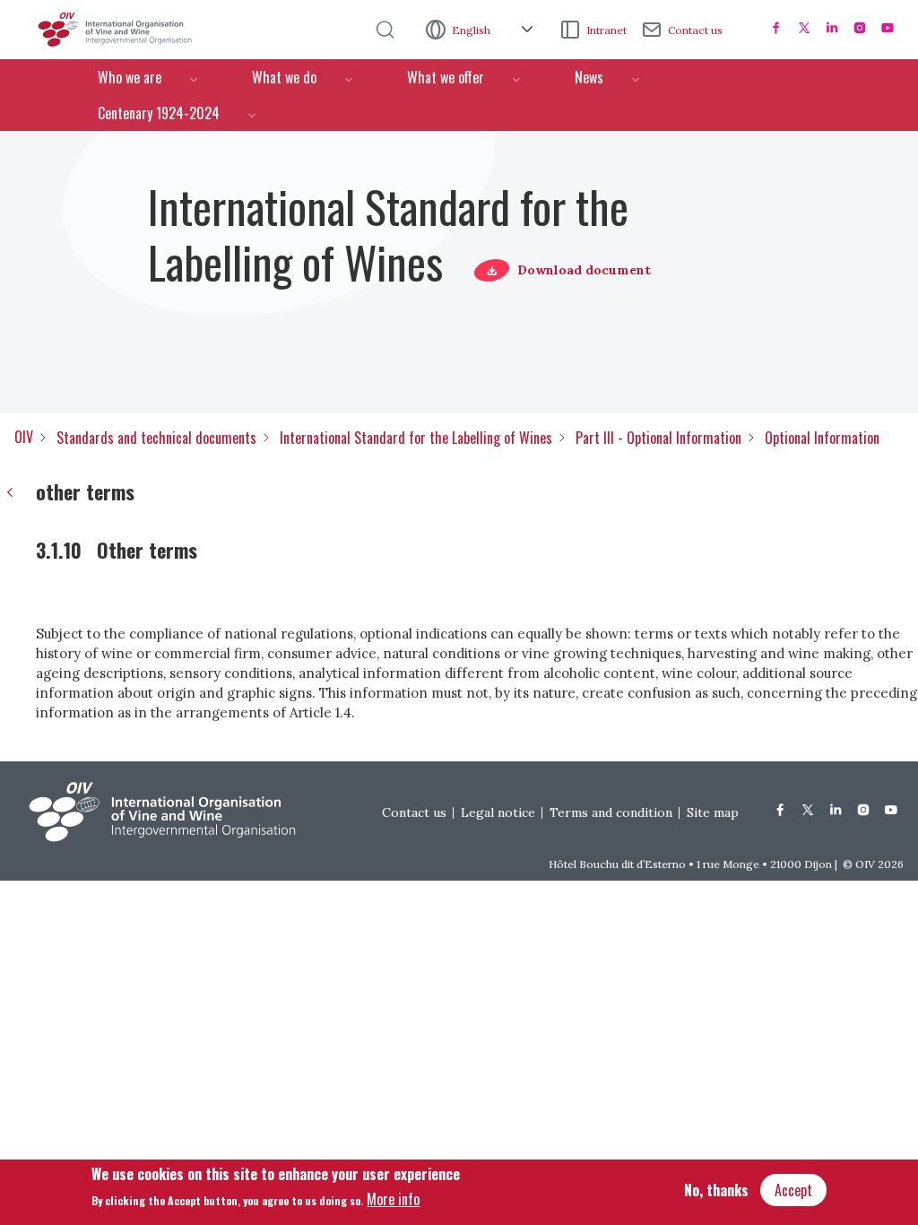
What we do (284, 77)
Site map (713, 812)
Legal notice (498, 812)
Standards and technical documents (156, 437)
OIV (23, 436)
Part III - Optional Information (658, 437)
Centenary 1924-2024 (159, 113)
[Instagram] (860, 28)
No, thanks (716, 1190)
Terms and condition (611, 812)
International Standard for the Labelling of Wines (416, 437)
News (589, 77)
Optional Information (822, 437)
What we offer (445, 77)
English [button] (472, 30)
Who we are (129, 77)
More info (393, 1199)
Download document (584, 270)
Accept (793, 1190)
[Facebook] (776, 28)
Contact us (695, 30)
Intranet (606, 30)
